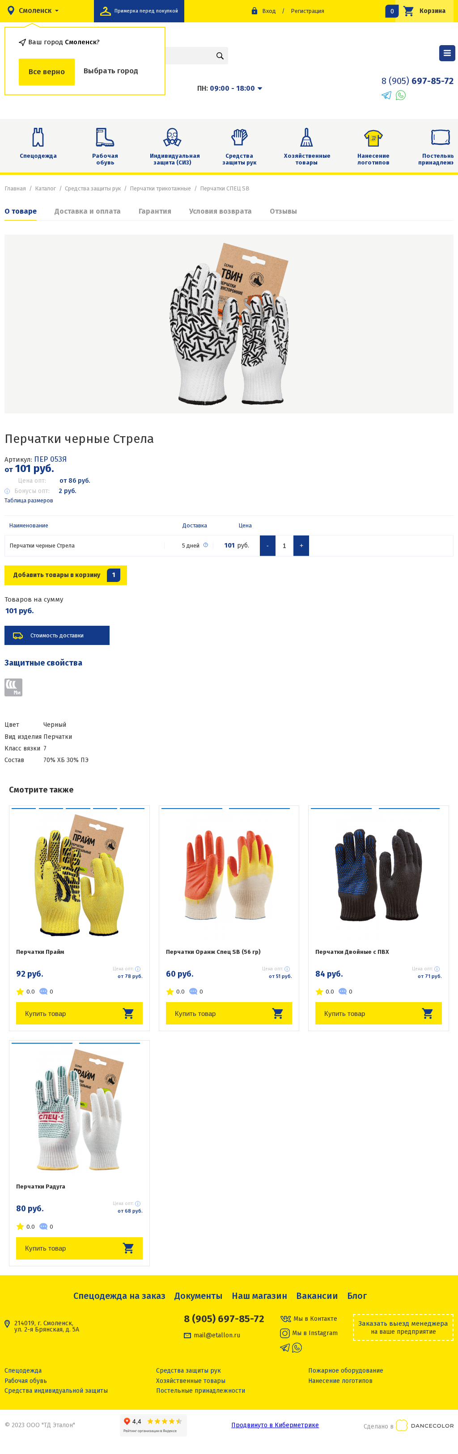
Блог (357, 1295)
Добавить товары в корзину (64, 575)
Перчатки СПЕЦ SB (225, 188)
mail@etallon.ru (217, 1335)
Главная (15, 188)
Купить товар (45, 1013)
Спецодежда (38, 155)
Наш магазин (259, 1295)
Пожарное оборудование (345, 1370)
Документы (198, 1295)
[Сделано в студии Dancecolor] (425, 1427)
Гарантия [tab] (155, 211)
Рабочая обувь (105, 159)
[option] (229, 324)
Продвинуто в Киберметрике (275, 1425)
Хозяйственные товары (307, 159)
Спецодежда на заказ (119, 1295)
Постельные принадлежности (200, 1391)
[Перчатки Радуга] (79, 1110)
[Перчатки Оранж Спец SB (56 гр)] (229, 875)
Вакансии (317, 1295)
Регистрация (307, 11)
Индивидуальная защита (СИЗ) (175, 159)
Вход (269, 11)
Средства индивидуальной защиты (56, 1391)
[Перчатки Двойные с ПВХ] (378, 875)
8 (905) (418, 81)
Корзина (420, 11)
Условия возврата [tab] (220, 211)
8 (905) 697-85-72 (224, 1319)
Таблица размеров (28, 500)
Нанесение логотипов (373, 159)
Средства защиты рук (239, 159)
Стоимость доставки (57, 635)
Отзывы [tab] (283, 211)
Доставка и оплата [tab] (88, 211)
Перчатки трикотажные (160, 188)
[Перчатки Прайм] (79, 875)
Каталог (45, 188)
